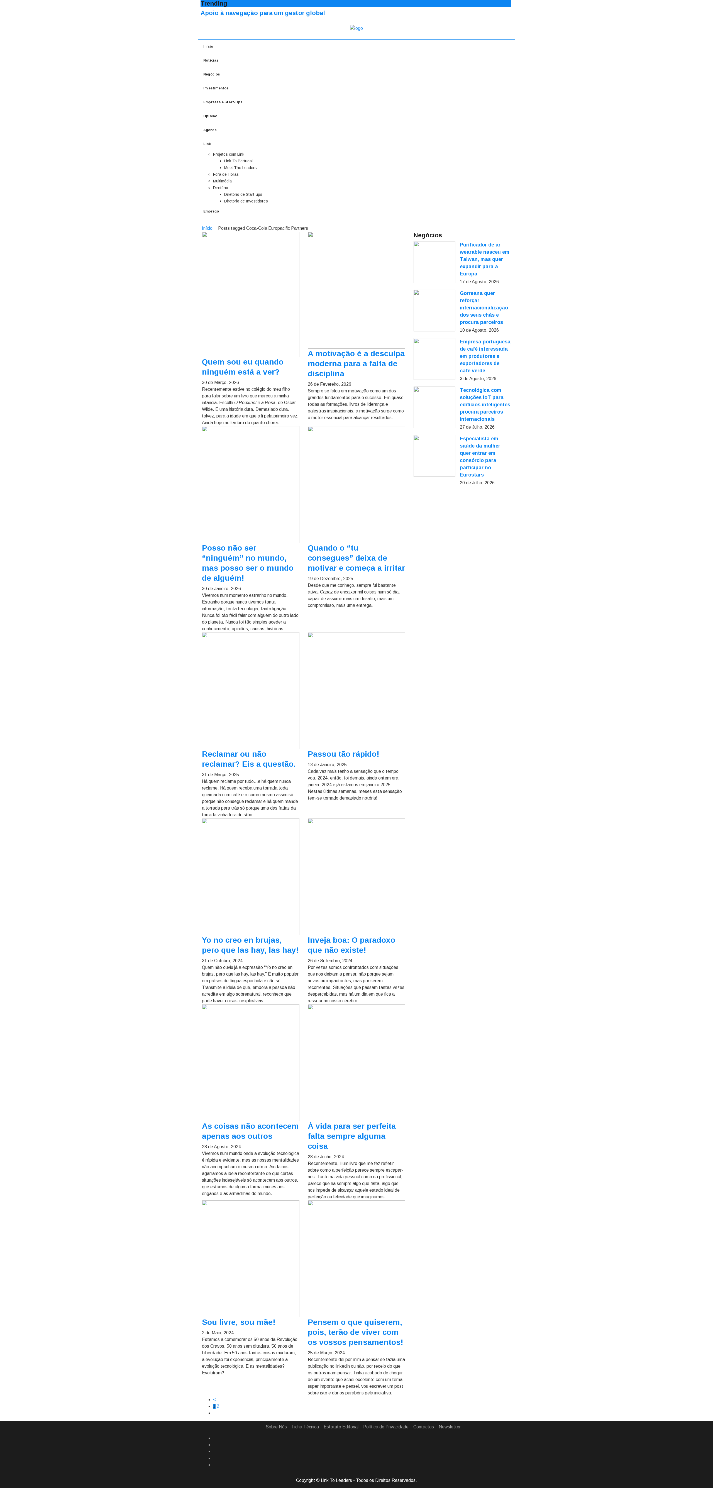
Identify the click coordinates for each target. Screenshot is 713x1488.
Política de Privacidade (386, 1427)
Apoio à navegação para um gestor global (263, 12)
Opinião (210, 116)
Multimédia (222, 181)
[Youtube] (215, 1465)
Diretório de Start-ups (243, 194)
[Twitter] (215, 1451)
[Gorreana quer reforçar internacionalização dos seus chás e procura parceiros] (434, 310)
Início (208, 46)
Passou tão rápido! (343, 754)
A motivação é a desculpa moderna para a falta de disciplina (356, 363)
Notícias (211, 60)
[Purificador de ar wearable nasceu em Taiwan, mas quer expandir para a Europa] (434, 262)
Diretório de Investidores (246, 201)
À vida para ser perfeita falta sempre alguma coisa (352, 1136)
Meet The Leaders (240, 167)
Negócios (211, 74)
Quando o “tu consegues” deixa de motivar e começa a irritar (356, 558)
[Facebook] (215, 1438)
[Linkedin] (215, 1445)
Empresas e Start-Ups (222, 102)
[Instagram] (215, 1458)
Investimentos (216, 88)
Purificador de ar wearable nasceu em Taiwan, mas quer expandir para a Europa (484, 259)
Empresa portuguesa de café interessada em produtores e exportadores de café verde (485, 356)
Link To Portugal (238, 161)
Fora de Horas (226, 174)
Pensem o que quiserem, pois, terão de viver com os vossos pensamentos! (355, 1332)
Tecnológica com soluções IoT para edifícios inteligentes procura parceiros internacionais (485, 404)
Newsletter (450, 1427)
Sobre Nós (276, 1427)
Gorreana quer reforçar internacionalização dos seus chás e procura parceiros (484, 307)
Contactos (423, 1427)
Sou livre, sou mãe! (238, 1322)
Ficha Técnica (305, 1427)
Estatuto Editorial (341, 1427)
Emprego (211, 211)
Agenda (210, 130)
